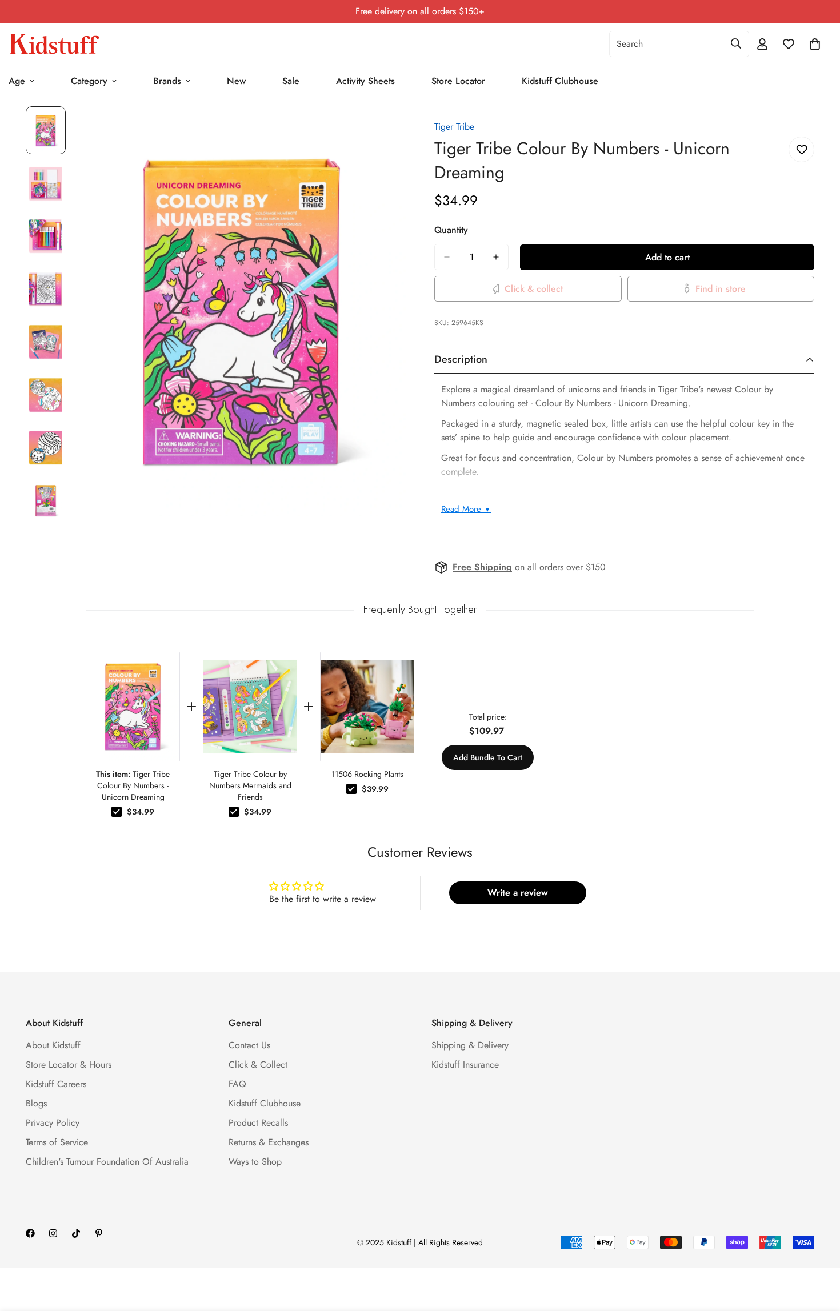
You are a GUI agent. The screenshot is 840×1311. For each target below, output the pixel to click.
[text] (420, 610)
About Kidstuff (53, 1045)
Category (89, 80)
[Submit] (736, 43)
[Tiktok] (76, 1233)
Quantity (451, 229)
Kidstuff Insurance (465, 1064)
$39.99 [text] (375, 789)
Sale (290, 80)
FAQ (237, 1084)
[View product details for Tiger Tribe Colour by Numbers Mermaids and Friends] (250, 706)
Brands (167, 80)
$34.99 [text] (140, 811)
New (236, 80)
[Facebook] (30, 1233)
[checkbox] (116, 812)
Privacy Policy (52, 1122)
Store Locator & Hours (68, 1064)
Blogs (36, 1103)
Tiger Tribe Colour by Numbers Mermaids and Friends (250, 785)
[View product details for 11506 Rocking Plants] (367, 706)
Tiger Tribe (454, 126)
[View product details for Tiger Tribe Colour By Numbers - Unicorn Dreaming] (133, 706)
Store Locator (458, 80)
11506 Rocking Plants (367, 774)
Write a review (517, 892)
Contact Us (249, 1045)
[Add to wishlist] (801, 149)
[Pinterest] (98, 1233)
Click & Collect (258, 1064)
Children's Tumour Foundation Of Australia (107, 1161)
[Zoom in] (381, 130)
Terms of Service (57, 1142)
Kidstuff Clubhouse (560, 80)
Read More (466, 509)
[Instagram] (53, 1233)
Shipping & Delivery (470, 1045)
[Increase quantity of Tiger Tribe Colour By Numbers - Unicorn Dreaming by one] (496, 257)
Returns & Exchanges (269, 1142)
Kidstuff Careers (56, 1084)
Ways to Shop (255, 1161)
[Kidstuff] (54, 44)
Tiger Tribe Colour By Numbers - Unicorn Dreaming (133, 785)
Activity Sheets (365, 80)
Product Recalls (258, 1122)
